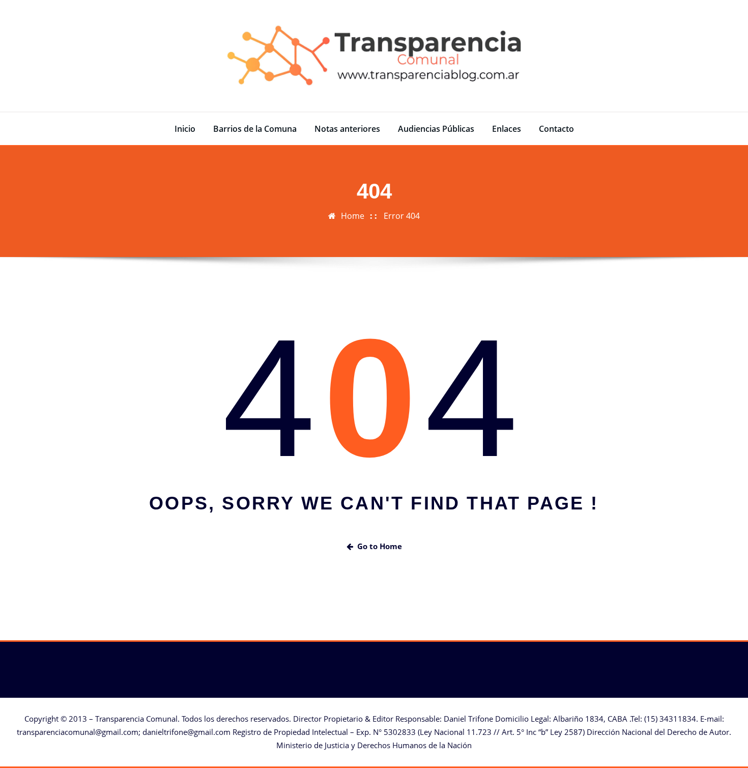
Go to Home (379, 546)
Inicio (185, 128)
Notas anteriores (347, 128)
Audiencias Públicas (436, 128)
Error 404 (402, 215)
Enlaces (506, 128)
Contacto (556, 128)
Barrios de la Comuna (255, 128)
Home (352, 215)
